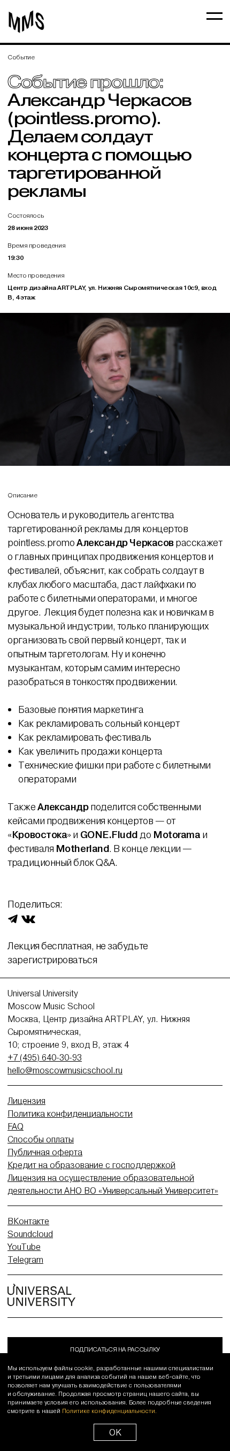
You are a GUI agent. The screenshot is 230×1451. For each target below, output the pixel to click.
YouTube (24, 1246)
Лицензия (26, 1100)
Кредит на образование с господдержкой (91, 1165)
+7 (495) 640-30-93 (44, 1057)
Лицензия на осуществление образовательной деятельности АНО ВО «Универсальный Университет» (112, 1184)
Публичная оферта (44, 1152)
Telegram (25, 1259)
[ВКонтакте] (28, 918)
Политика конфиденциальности (70, 1113)
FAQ (15, 1126)
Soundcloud (30, 1234)
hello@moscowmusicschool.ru (64, 1070)
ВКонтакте (28, 1221)
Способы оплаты (40, 1139)
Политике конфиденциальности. (109, 1411)
